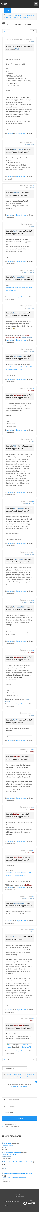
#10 (33, 501)
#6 (33, 306)
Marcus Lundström (28, 272)
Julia (4, 1147)
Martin (32, 41)
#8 (33, 388)
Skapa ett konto (21, 133)
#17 (33, 850)
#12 (33, 600)
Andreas (5, 1179)
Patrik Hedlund (16, 338)
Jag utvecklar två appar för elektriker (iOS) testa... (18, 1173)
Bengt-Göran (30, 308)
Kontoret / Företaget (6, 1177)
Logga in (10, 133)
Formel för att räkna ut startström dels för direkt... (18, 1162)
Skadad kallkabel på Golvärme (12, 1152)
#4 (33, 224)
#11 (33, 552)
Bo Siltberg (31, 751)
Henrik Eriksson (27, 338)
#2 (33, 142)
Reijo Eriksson (30, 351)
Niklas (32, 441)
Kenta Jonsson (29, 144)
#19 (33, 930)
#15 (33, 749)
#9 (33, 439)
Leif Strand (31, 187)
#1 (33, 39)
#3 (33, 185)
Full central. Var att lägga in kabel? (19, 46)
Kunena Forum (23, 1086)
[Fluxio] (4, 4)
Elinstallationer (12, 1154)
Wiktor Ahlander (29, 503)
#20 (33, 1019)
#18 (33, 896)
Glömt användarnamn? (12, 1126)
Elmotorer (11, 1145)
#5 (33, 270)
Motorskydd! (7, 1143)
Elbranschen (5, 1145)
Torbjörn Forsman (7, 1156)
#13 (33, 650)
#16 (33, 807)
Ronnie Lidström (29, 1021)
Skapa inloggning (10, 1124)
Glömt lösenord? (10, 1129)
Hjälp (6, 1205)
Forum (16, 1201)
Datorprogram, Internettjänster (19, 1177)
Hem (5, 1201)
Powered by (14, 1086)
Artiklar (11, 1201)
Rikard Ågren (30, 852)
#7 (33, 349)
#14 (33, 713)
